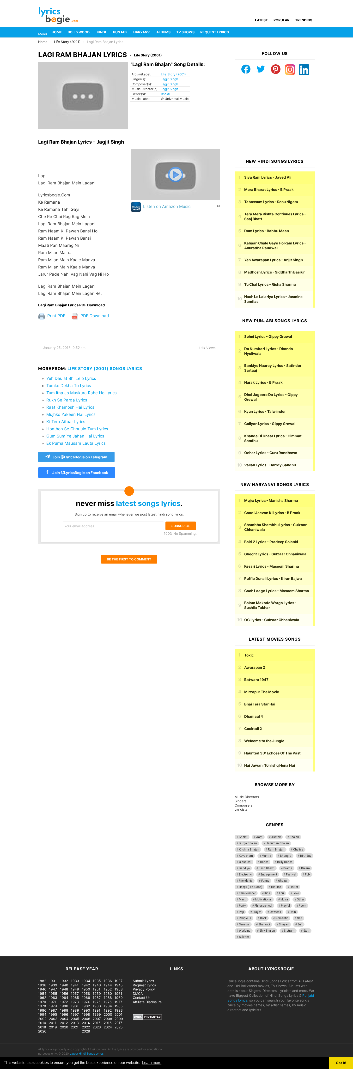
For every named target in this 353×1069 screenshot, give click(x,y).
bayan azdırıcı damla (44, 954)
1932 (64, 981)
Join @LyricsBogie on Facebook (80, 472)
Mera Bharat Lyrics (269, 189)
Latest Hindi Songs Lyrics (86, 1053)
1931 (53, 981)
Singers (240, 801)
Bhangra (285, 855)
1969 (119, 998)
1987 (53, 1010)
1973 (75, 1002)
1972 (64, 1002)
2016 (108, 1023)
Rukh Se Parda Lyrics (66, 400)
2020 (64, 1027)
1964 (64, 998)
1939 (53, 985)
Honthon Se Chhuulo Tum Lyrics (77, 428)
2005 (75, 1019)
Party (242, 905)
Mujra (284, 899)
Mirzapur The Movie (261, 692)
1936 (108, 981)
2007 (97, 1019)
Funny (265, 880)
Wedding (244, 930)
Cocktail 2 (253, 728)
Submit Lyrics (143, 981)
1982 (86, 1006)
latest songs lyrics (148, 503)
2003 (53, 1019)
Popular (281, 20)
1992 (108, 1010)
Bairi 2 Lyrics (271, 542)
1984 (108, 1006)
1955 (53, 993)
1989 (75, 1010)
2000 (108, 1014)
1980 (64, 1006)
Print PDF (55, 315)
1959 (97, 993)
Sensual (244, 924)
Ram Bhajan (276, 849)
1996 (64, 1014)
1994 (42, 1014)
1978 (42, 1006)
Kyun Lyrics (265, 411)
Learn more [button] (151, 1063)
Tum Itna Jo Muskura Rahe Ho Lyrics (81, 392)
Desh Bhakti (266, 868)
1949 (75, 989)
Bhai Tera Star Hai (259, 704)
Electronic (245, 874)
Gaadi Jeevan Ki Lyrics (272, 512)
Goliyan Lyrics (269, 423)
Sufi (300, 924)
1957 (75, 993)
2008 (108, 1019)
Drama (287, 868)
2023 (97, 1027)
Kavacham (246, 855)
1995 (53, 1014)
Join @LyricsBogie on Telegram (79, 457)
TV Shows (185, 32)
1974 (86, 1002)
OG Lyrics (271, 620)
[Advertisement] (275, 117)
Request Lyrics (214, 32)
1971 (52, 1002)
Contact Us (141, 998)
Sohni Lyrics (268, 336)
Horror (294, 887)
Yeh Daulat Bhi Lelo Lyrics (71, 378)
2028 (86, 1031)
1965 (75, 998)
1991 (96, 1010)
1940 (64, 985)
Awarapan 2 (254, 667)
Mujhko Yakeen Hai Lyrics (71, 414)
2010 (42, 1023)
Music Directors (247, 797)
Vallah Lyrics (270, 465)
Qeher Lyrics (270, 452)
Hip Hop (276, 887)
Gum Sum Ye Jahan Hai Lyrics (75, 436)
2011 (52, 1023)
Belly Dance (284, 862)
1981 (75, 1006)
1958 (86, 993)
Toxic (249, 655)
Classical (245, 862)
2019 (53, 1027)
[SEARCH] (312, 32)
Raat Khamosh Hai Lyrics (70, 407)
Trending (303, 20)
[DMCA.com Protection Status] (147, 1018)
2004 (64, 1019)
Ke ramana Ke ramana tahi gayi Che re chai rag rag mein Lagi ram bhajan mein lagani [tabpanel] (73, 234)
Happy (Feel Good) (250, 887)
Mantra (266, 855)
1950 (86, 989)
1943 (97, 985)
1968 (108, 998)
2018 (42, 1027)
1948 (64, 989)
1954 (42, 993)
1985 (119, 1006)
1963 (53, 998)
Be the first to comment (129, 559)
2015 (97, 1023)
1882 (42, 981)
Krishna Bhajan (249, 849)
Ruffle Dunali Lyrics (273, 578)
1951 (96, 989)
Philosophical (263, 905)
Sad (299, 918)
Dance (264, 862)
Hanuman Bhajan (277, 843)
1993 (119, 1010)
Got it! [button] (341, 1063)
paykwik (68, 954)
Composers (243, 805)
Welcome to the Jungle (264, 741)
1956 (64, 993)
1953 (119, 989)
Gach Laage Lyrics (276, 591)
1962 (42, 998)
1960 (108, 993)
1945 (119, 985)
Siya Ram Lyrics (267, 177)
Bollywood (79, 32)
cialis (23, 954)
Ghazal (282, 880)
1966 (86, 998)
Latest (261, 20)
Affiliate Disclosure (147, 1002)
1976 (108, 1002)
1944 (108, 985)
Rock (263, 918)
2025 (119, 1027)
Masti (242, 899)
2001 (118, 1014)
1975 (97, 1002)
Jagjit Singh (169, 79)
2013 (75, 1023)
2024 (108, 1027)
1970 (42, 1002)
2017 (118, 1023)
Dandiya (244, 868)
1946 (42, 989)
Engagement (269, 874)
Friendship (245, 880)
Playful (285, 905)
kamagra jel (85, 954)
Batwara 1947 (256, 679)
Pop (241, 912)
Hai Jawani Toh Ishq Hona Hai (269, 765)
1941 (75, 985)
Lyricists (241, 809)
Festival (291, 874)
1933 (75, 981)
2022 (86, 1027)
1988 (64, 1010)
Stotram (289, 930)
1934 (86, 981)
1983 (97, 1006)
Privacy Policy (144, 989)
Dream (305, 868)
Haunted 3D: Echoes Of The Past (272, 753)
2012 (64, 1023)
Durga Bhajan (248, 843)
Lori (281, 893)
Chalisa (298, 849)
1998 (86, 1014)
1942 (86, 985)
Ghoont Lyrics (275, 554)
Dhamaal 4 (253, 716)
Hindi (101, 32)
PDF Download (94, 315)
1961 (118, 993)
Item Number (247, 893)
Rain (293, 912)
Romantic (281, 918)
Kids (267, 893)
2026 (42, 1031)
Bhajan (294, 837)
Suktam (244, 937)
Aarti (259, 837)
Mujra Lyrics (271, 500)
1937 (118, 981)
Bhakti (165, 94)
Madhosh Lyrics (274, 272)
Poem (302, 905)
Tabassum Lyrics (271, 202)
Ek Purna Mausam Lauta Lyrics (76, 443)
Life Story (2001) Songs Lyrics (104, 368)
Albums (163, 32)
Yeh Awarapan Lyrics (273, 260)
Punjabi (120, 32)
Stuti (306, 930)
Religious (245, 918)
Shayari (284, 924)
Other (300, 899)
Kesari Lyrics (271, 566)
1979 (53, 1006)
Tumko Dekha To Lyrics (68, 385)
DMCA (138, 993)
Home (57, 32)
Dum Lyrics (266, 231)
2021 (75, 1027)
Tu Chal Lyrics (270, 284)
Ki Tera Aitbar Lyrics (65, 421)
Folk (307, 874)
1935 (97, 981)
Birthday (305, 855)
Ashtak (276, 837)
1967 (97, 998)
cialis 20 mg (9, 954)
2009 (119, 1019)
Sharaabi (264, 924)
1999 (97, 1014)
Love (296, 893)
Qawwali (275, 912)
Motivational (263, 899)
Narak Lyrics (263, 382)
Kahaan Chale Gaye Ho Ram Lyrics (275, 245)
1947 (53, 989)
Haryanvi (142, 32)
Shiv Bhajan (267, 930)
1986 (42, 1010)
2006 (86, 1019)
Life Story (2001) (173, 74)
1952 (108, 989)
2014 (86, 1023)
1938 (42, 985)
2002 (42, 1019)
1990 (86, 1010)
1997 (75, 1014)
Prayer (257, 912)
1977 (118, 1002)
